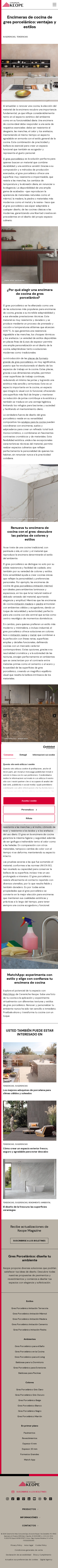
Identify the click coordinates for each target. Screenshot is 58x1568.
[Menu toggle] (54, 4)
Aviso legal (28, 1545)
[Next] (54, 715)
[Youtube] (34, 1498)
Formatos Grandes (29, 1454)
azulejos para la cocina (33, 422)
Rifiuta (29, 818)
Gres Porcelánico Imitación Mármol (30, 1313)
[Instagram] (7, 1498)
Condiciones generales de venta (29, 1550)
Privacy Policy (16, 1545)
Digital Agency (46, 1559)
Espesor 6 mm (30, 1443)
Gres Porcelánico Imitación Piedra (29, 1329)
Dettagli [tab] (23, 755)
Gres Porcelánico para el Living (30, 1357)
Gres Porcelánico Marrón (29, 1416)
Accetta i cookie (29, 801)
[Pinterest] (23, 1498)
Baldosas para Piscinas (29, 1373)
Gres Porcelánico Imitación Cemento (30, 1324)
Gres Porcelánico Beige (29, 1400)
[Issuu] (45, 1498)
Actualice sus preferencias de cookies (21, 1559)
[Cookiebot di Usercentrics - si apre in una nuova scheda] (43, 747)
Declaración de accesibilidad (18, 1555)
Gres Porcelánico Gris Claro (29, 1389)
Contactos (29, 1525)
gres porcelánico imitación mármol (33, 585)
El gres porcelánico (13, 158)
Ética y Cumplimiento (42, 1555)
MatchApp (9, 994)
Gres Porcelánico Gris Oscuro (29, 1395)
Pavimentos (30, 1432)
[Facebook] (12, 1498)
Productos (29, 1509)
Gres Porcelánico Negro (29, 1411)
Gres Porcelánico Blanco (30, 1405)
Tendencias (22, 37)
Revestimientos (29, 1438)
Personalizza (27, 809)
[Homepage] (12, 4)
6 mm (26, 341)
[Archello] (39, 1498)
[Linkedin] (29, 1498)
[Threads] (50, 1498)
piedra (39, 604)
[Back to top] (55, 1565)
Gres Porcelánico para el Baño (30, 1346)
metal (33, 635)
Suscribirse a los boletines (29, 1240)
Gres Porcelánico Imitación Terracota (29, 1308)
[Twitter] (18, 1498)
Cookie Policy (41, 1545)
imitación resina (18, 635)
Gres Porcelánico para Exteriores (29, 1367)
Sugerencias (9, 37)
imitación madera (23, 604)
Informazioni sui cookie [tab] (44, 755)
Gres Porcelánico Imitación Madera (30, 1319)
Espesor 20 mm (29, 1449)
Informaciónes (29, 1517)
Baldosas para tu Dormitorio (30, 1362)
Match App (29, 1459)
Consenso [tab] (8, 755)
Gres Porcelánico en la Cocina (29, 1351)
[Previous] (5, 715)
